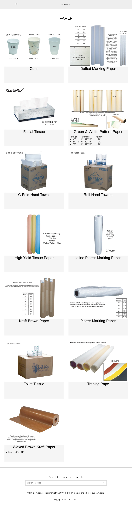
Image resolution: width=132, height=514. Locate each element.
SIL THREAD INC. (72, 500)
